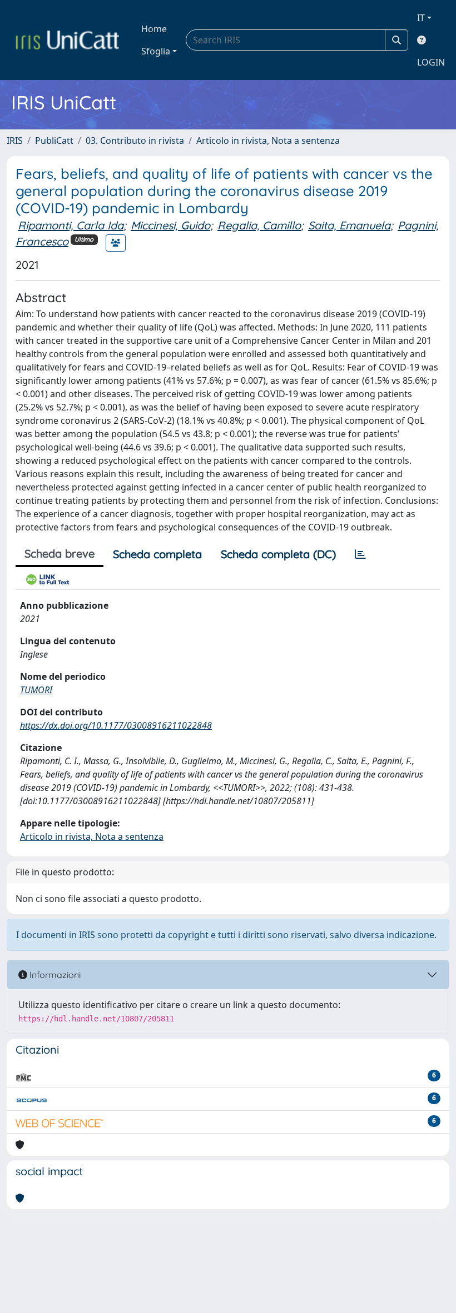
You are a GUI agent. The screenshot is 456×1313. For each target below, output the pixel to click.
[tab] (360, 554)
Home (154, 29)
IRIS (15, 140)
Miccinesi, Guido (170, 225)
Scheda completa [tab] (157, 554)
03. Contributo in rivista (135, 140)
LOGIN (431, 62)
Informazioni (54, 974)
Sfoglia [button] (155, 51)
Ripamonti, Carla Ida (70, 225)
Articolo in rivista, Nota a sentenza (268, 140)
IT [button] (421, 18)
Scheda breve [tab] (59, 553)
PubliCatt (54, 140)
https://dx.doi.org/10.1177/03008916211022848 (116, 725)
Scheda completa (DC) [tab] (278, 554)
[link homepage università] (67, 40)
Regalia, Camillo (259, 225)
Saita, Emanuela (349, 225)
